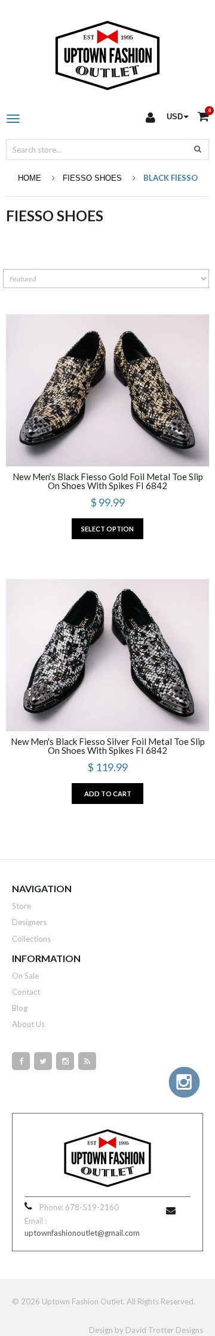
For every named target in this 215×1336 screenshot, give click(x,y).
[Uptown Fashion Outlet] (107, 52)
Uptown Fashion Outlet (82, 1301)
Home (29, 178)
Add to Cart (107, 793)
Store (21, 906)
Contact (26, 992)
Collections (31, 939)
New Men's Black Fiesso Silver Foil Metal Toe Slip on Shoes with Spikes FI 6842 (108, 746)
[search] (198, 148)
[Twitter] (43, 1061)
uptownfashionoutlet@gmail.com (82, 1233)
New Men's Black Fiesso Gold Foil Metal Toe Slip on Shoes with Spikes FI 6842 (108, 481)
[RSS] (87, 1061)
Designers (29, 922)
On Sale (25, 976)
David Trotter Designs (164, 1330)
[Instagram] (65, 1061)
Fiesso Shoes (92, 178)
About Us (28, 1024)
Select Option (107, 529)
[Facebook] (21, 1061)
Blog (19, 1008)
